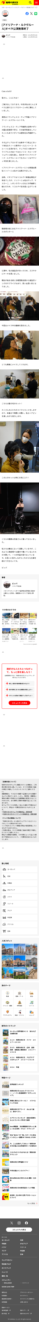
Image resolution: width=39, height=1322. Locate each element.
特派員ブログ (30, 7)
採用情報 (4, 1302)
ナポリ (23, 7)
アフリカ (10, 924)
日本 (8, 931)
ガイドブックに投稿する (27, 1299)
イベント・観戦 (7, 1006)
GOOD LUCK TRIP (8, 1287)
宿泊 (31, 996)
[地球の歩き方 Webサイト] (10, 2)
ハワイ (9, 897)
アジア (9, 910)
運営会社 (4, 1292)
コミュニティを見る (19, 703)
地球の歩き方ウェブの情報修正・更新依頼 (17, 812)
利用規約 (4, 1295)
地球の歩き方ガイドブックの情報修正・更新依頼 (20, 814)
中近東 (9, 917)
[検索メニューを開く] (30, 2)
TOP (3, 7)
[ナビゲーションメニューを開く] (36, 2)
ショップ (31, 1015)
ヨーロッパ (9, 7)
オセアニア (11, 890)
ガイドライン (24, 1295)
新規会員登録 (8, 1283)
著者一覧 (5, 1276)
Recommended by (27, 644)
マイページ (25, 1283)
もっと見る (31, 1203)
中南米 (9, 883)
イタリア (16, 7)
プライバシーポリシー (26, 1292)
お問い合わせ (24, 1302)
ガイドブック (6, 1268)
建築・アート (19, 996)
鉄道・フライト (19, 1015)
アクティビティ (7, 1015)
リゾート (10, 904)
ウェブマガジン (7, 1260)
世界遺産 (19, 1006)
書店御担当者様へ (7, 1299)
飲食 (7, 996)
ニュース (5, 1272)
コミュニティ (6, 1280)
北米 (8, 876)
